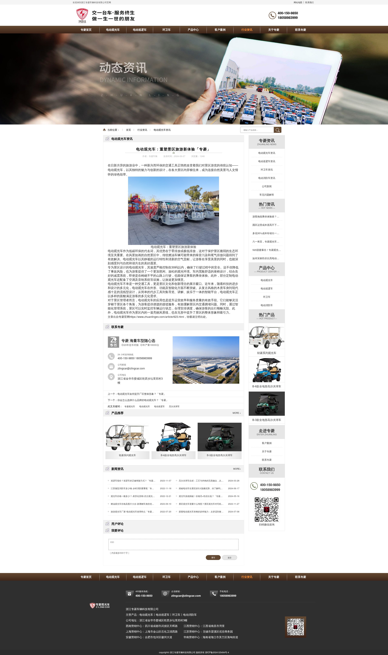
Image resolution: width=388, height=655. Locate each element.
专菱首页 (86, 30)
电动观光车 (113, 30)
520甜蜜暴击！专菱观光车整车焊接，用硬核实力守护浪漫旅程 (267, 250)
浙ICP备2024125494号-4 (217, 652)
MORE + (237, 412)
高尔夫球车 (174, 406)
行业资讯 (246, 30)
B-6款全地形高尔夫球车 (173, 455)
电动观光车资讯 (162, 129)
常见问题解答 (266, 194)
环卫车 (166, 30)
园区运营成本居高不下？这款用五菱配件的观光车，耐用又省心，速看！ (267, 225)
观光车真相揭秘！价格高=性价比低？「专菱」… (201, 496)
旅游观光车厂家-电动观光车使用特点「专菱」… (133, 511)
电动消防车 (267, 305)
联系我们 (309, 2)
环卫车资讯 (267, 169)
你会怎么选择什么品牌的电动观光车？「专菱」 (142, 400)
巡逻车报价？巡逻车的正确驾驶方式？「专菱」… (133, 480)
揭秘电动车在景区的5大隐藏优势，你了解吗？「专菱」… (201, 488)
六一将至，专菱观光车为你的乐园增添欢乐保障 (267, 241)
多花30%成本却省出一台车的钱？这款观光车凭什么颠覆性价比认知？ (267, 233)
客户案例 (220, 30)
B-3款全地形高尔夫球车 (219, 455)
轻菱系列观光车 (127, 455)
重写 (213, 557)
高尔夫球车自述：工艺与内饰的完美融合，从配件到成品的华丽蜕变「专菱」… (201, 480)
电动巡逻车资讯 (266, 161)
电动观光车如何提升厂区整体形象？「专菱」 (141, 394)
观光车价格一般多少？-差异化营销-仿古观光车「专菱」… (133, 496)
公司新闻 (267, 186)
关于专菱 (273, 30)
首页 (128, 129)
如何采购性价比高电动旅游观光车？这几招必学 (267, 258)
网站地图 (298, 2)
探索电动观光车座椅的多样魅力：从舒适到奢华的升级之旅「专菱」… (201, 511)
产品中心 (193, 30)
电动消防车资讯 (266, 178)
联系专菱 (300, 30)
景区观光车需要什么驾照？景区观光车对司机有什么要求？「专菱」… (201, 503)
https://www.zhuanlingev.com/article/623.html (157, 317)
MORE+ (237, 468)
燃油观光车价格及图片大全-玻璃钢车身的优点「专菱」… (133, 503)
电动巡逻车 (140, 30)
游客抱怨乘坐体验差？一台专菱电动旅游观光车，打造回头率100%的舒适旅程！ (267, 216)
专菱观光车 (129, 406)
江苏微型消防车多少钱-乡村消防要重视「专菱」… (133, 488)
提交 (229, 557)
